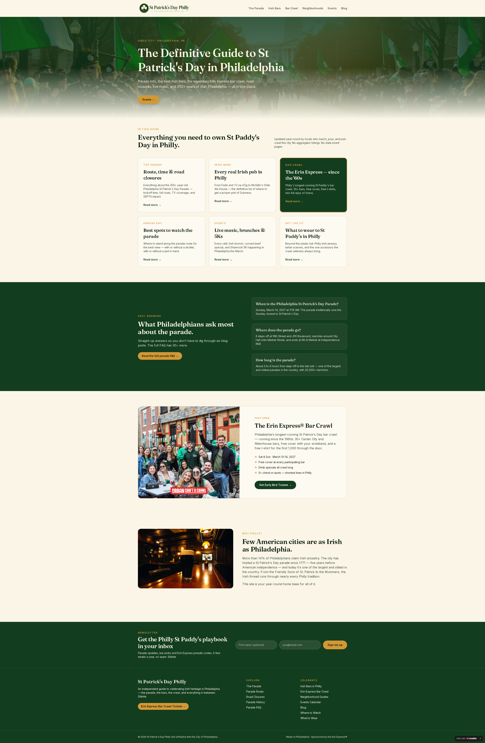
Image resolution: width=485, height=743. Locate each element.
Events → (148, 99)
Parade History (255, 702)
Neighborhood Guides (314, 696)
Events (332, 8)
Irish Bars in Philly (311, 686)
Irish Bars (274, 8)
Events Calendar (310, 702)
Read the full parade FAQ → (160, 355)
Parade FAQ (253, 707)
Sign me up (335, 644)
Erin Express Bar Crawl (314, 691)
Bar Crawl (291, 8)
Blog (344, 8)
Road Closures (255, 696)
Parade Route (255, 691)
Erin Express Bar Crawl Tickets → (163, 706)
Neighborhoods (313, 8)
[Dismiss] (480, 738)
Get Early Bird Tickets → (275, 484)
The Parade (256, 8)
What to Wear (309, 718)
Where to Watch (310, 712)
